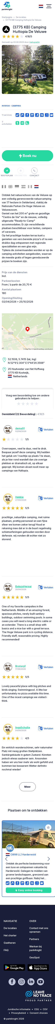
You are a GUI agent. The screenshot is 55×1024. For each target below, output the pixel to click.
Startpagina (7, 17)
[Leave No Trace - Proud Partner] (38, 995)
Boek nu (29, 155)
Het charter (10, 935)
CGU (36, 1009)
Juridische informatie (18, 1009)
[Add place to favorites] (48, 827)
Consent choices (39, 1013)
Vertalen (48, 429)
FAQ (6, 950)
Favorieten (21, 175)
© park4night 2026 (14, 1018)
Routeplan (7, 175)
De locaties (21, 17)
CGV (45, 1009)
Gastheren (10, 942)
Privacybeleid (18, 1013)
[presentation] (6, 69)
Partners (34, 939)
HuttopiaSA (34, 42)
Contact (34, 175)
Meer (27, 786)
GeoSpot (34, 957)
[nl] (41, 6)
